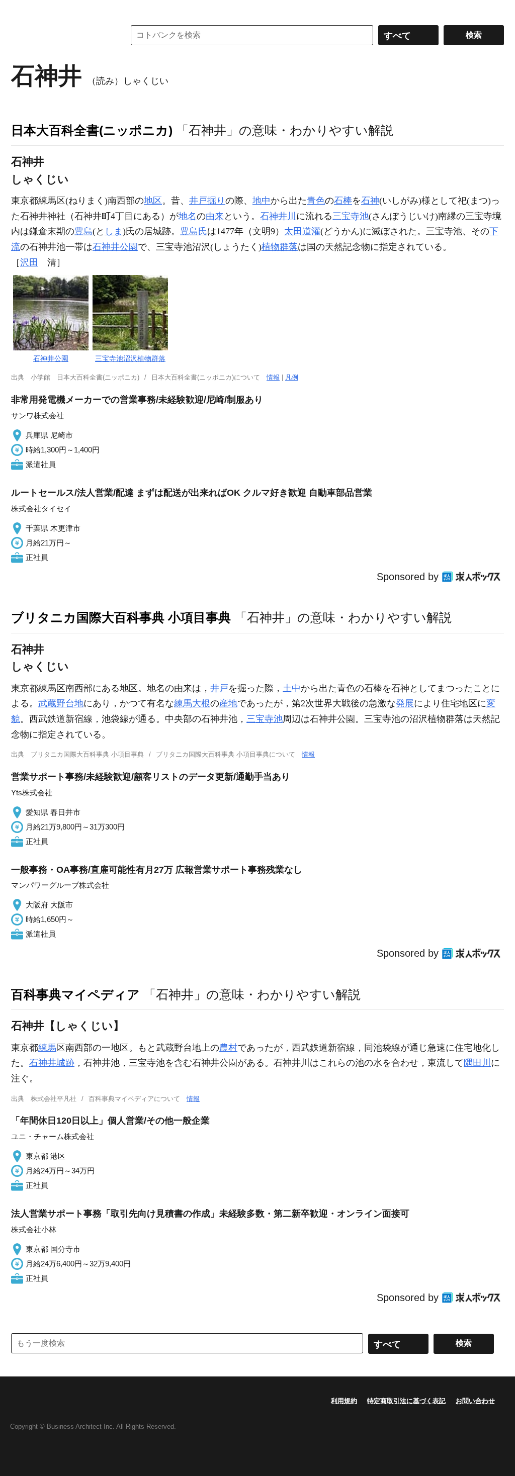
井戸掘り (207, 201)
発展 (405, 703)
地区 (153, 201)
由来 (215, 216)
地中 (261, 201)
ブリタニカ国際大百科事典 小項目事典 (121, 617)
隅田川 (477, 1063)
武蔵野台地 (60, 703)
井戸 (219, 688)
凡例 (291, 377)
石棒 (343, 201)
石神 (370, 201)
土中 (292, 688)
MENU (21, 10)
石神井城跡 (51, 1063)
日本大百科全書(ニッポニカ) (92, 130)
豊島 (83, 231)
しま (114, 231)
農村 (228, 1048)
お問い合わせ (475, 1401)
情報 (273, 377)
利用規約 (344, 1401)
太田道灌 (302, 231)
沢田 (29, 262)
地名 (188, 216)
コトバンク (61, 35)
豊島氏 (193, 231)
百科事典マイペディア (75, 994)
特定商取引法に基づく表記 (406, 1401)
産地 (228, 703)
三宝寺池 (350, 216)
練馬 (47, 1048)
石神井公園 (115, 247)
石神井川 (278, 216)
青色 (316, 201)
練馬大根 (192, 703)
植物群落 (280, 247)
